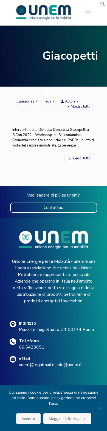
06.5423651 (31, 347)
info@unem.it (69, 365)
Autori (70, 101)
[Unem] (44, 19)
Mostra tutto (81, 106)
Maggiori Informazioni (67, 418)
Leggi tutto (82, 158)
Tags (47, 101)
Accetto (28, 418)
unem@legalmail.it (37, 365)
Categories (25, 101)
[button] (103, 5)
